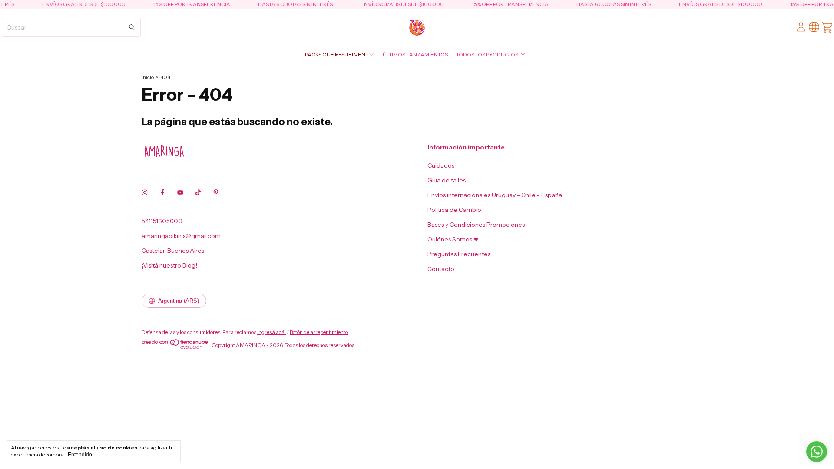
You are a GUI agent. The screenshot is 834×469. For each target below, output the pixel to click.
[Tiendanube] (175, 347)
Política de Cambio (454, 210)
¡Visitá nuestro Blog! (169, 265)
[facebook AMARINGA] (162, 192)
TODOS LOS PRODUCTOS (487, 54)
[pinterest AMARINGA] (216, 192)
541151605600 (162, 221)
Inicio (148, 77)
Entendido (80, 455)
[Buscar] (132, 27)
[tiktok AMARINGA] (198, 192)
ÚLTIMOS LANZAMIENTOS (415, 54)
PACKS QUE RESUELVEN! (336, 54)
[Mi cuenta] (801, 27)
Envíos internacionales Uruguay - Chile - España (494, 195)
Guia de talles (446, 180)
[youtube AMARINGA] (180, 192)
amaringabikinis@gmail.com (181, 236)
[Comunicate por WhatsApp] (816, 451)
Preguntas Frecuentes (458, 254)
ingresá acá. (271, 332)
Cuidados (440, 165)
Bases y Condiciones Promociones (476, 224)
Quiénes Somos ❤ (453, 239)
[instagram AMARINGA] (145, 192)
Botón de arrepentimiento (319, 332)
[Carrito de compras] (827, 27)
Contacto (440, 269)
